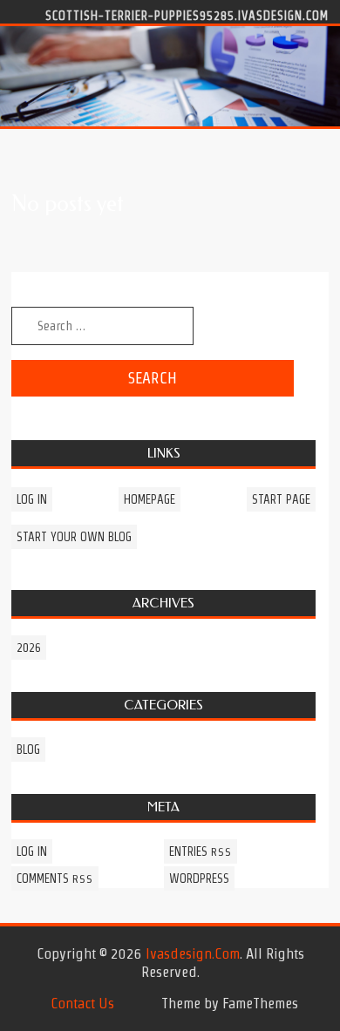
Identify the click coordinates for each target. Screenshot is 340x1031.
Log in (32, 499)
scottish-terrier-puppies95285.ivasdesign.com (187, 15)
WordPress (199, 878)
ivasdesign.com (193, 953)
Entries (200, 851)
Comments (55, 878)
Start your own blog (74, 537)
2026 (29, 648)
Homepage (149, 499)
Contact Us (82, 1003)
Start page (281, 499)
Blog (28, 749)
